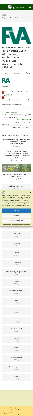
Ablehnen (16, 216)
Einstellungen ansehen (16, 221)
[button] (30, 193)
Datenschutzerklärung (18, 224)
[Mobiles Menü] (30, 7)
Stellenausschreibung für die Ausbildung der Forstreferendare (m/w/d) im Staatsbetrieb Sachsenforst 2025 (16, 154)
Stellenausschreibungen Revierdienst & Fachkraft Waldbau (16, 175)
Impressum (27, 224)
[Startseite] (2, 18)
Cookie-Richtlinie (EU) (12, 408)
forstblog (7, 73)
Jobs (29, 73)
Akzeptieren (16, 211)
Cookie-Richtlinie (7, 224)
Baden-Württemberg (15, 104)
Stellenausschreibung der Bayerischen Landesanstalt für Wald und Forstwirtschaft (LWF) (16, 142)
